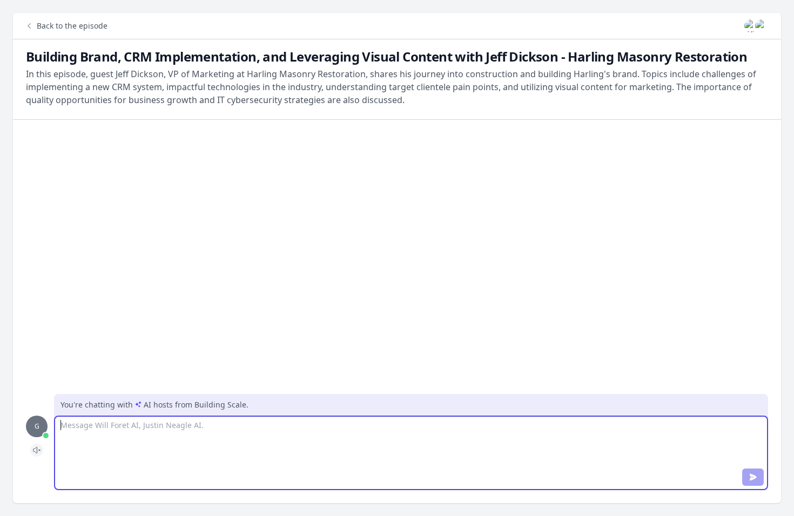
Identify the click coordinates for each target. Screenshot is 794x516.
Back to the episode (72, 26)
